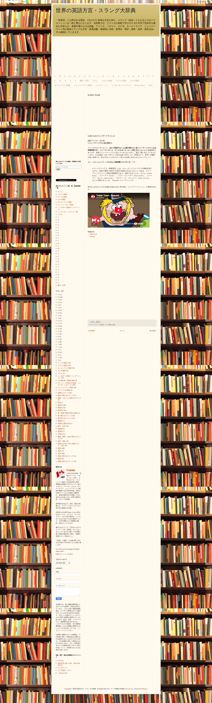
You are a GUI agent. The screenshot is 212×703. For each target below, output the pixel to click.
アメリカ (94, 140)
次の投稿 (91, 331)
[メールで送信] (91, 322)
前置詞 (60, 431)
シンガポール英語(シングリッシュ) (69, 208)
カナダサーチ (62, 668)
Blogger (144, 689)
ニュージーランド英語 (83, 85)
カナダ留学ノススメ (65, 670)
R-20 (150, 85)
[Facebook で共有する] (97, 322)
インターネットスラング (121, 85)
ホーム (122, 331)
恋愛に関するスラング (65, 461)
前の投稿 (153, 331)
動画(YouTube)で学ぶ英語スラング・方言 (69, 445)
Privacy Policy (140, 85)
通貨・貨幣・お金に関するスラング (69, 437)
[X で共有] (95, 322)
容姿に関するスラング (65, 456)
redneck (92, 236)
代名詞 (60, 434)
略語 (59, 459)
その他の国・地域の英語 (66, 380)
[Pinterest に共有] (99, 322)
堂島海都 (72, 470)
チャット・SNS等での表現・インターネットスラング (69, 384)
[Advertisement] (106, 55)
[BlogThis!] (93, 322)
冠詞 (59, 402)
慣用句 (60, 405)
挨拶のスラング (63, 393)
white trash (93, 234)
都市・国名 (61, 441)
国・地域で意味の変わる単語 (68, 413)
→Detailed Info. (63, 673)
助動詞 (60, 421)
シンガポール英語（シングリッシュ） (69, 377)
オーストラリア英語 (62, 85)
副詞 (59, 451)
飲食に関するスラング (65, 395)
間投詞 (60, 408)
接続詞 (60, 429)
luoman (127, 689)
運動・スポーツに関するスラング (69, 398)
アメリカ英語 (121, 80)
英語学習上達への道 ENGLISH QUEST (69, 664)
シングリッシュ (101, 85)
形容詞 (60, 410)
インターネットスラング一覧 (68, 212)
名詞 (113, 325)
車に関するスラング (65, 416)
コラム (95, 80)
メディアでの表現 (64, 390)
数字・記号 (84, 80)
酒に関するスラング (65, 418)
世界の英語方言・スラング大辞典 (96, 10)
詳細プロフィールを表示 (64, 554)
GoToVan (61, 661)
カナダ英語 (134, 80)
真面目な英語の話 (64, 423)
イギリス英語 (106, 80)
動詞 (59, 448)
